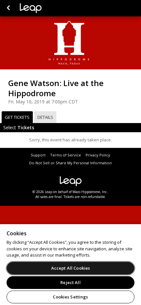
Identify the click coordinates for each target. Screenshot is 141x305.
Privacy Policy (98, 154)
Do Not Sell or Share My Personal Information (70, 162)
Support (38, 154)
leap (52, 8)
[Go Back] (8, 8)
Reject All (70, 282)
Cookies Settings (70, 297)
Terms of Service (65, 154)
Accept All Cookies (70, 268)
